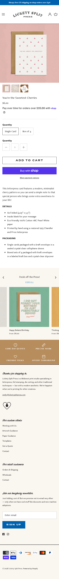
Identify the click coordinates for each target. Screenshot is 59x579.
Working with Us (9, 425)
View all (29, 282)
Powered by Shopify (30, 568)
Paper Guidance (9, 435)
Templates (6, 440)
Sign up (13, 524)
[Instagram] (8, 534)
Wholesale (6, 474)
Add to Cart (29, 160)
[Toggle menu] (3, 14)
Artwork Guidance (10, 430)
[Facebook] (3, 534)
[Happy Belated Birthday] (29, 307)
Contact (5, 451)
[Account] (49, 14)
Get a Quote (7, 445)
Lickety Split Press (15, 568)
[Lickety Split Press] (28, 14)
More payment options (29, 177)
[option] (29, 53)
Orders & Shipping (10, 469)
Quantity (7, 140)
